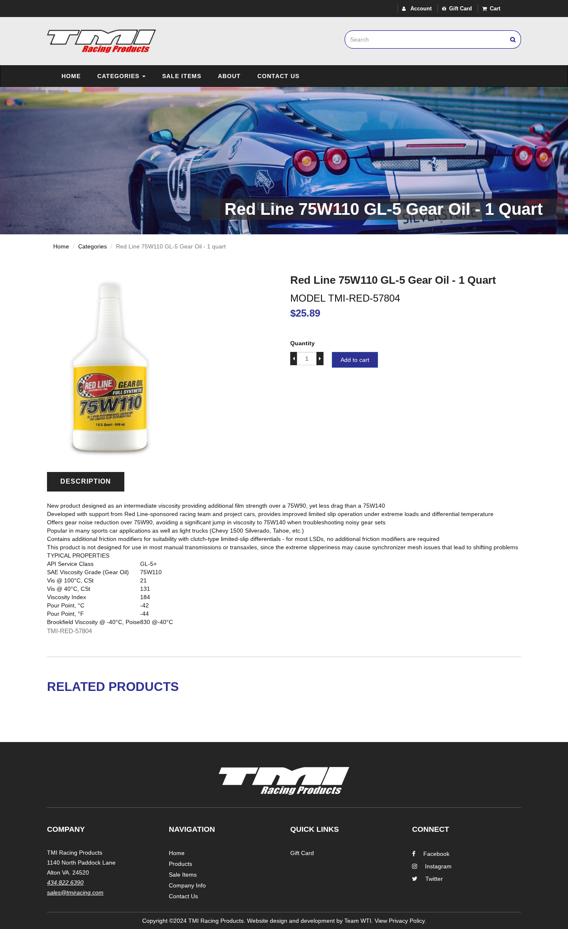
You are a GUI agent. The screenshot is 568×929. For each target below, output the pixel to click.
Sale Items (181, 76)
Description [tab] (85, 481)
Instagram (438, 866)
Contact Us (278, 76)
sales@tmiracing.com (75, 892)
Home (71, 76)
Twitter (434, 878)
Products (180, 863)
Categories (119, 76)
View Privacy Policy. (400, 920)
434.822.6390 (65, 882)
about (229, 76)
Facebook (436, 853)
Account (420, 8)
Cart (495, 8)
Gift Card (460, 8)
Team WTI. (358, 920)
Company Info (187, 885)
